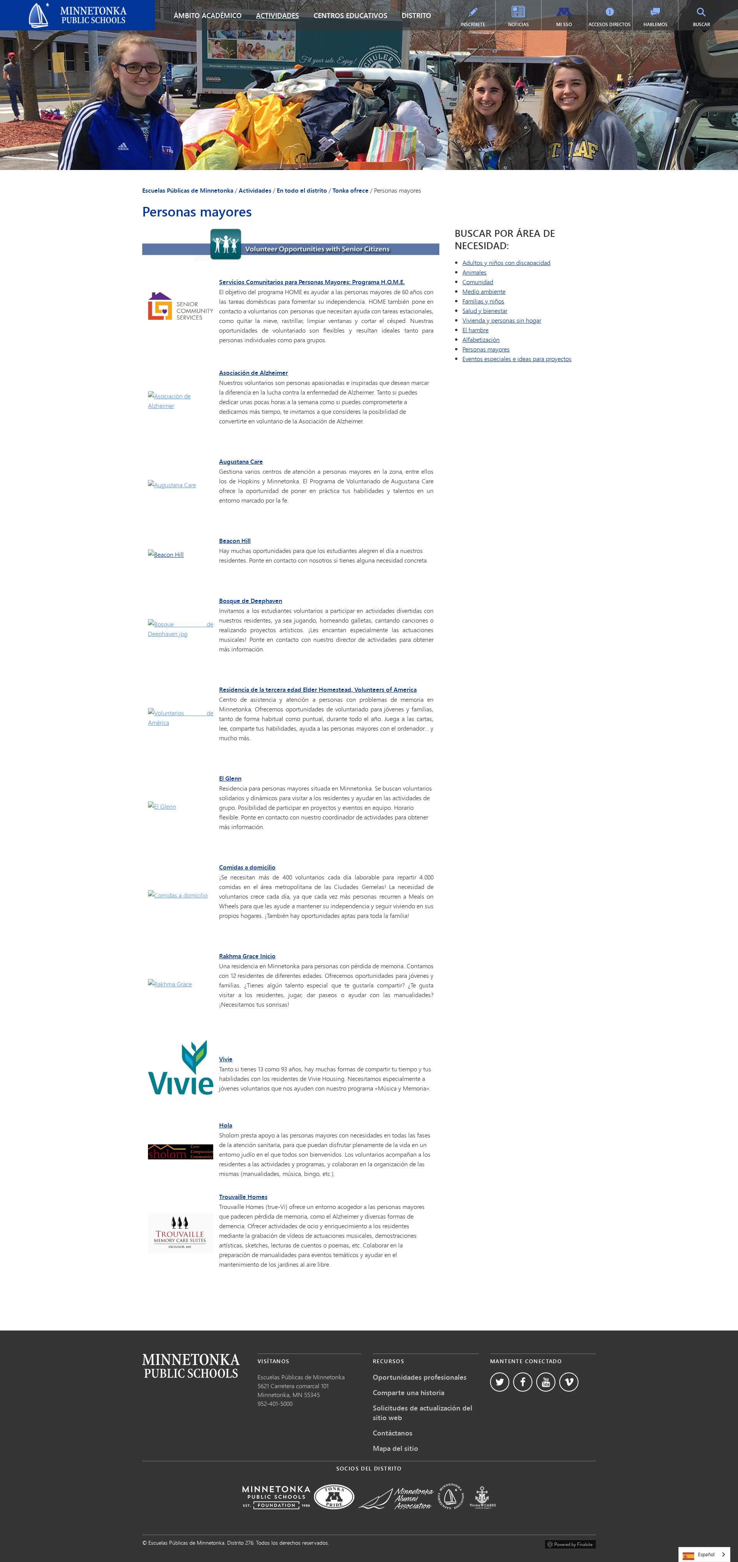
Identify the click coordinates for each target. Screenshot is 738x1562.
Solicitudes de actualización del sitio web (422, 1412)
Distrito (416, 15)
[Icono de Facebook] (522, 1382)
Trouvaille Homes (243, 1196)
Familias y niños (483, 300)
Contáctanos (392, 1433)
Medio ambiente (483, 291)
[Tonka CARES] (482, 1514)
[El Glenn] (162, 806)
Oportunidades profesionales (420, 1377)
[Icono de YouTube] (545, 1382)
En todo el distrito (302, 190)
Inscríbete (472, 24)
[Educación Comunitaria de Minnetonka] (451, 1514)
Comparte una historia (408, 1392)
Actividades (277, 15)
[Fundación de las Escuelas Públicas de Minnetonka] (276, 1514)
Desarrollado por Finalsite (570, 1543)
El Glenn (230, 778)
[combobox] (704, 1554)
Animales (474, 272)
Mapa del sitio (395, 1448)
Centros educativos (350, 15)
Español (706, 1554)
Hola (225, 1125)
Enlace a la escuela (191, 1366)
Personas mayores (486, 349)
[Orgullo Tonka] (334, 1514)
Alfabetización (481, 339)
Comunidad (477, 281)
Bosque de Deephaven (250, 600)
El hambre (475, 329)
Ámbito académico (208, 15)
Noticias (518, 24)
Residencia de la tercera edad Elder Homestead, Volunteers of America (318, 689)
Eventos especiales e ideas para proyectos (517, 358)
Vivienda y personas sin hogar (501, 320)
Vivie (226, 1059)
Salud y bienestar (484, 310)
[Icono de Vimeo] (568, 1382)
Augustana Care (241, 461)
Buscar (701, 24)
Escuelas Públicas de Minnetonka (49, 6)
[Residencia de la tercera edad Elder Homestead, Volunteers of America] (180, 722)
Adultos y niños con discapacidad (506, 262)
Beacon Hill (235, 540)
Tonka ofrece (350, 190)
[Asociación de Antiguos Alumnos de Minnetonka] (396, 1514)
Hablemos (655, 24)
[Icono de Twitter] (499, 1382)
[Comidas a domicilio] (178, 895)
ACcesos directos (609, 24)
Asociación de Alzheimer (253, 372)
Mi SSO (564, 24)
